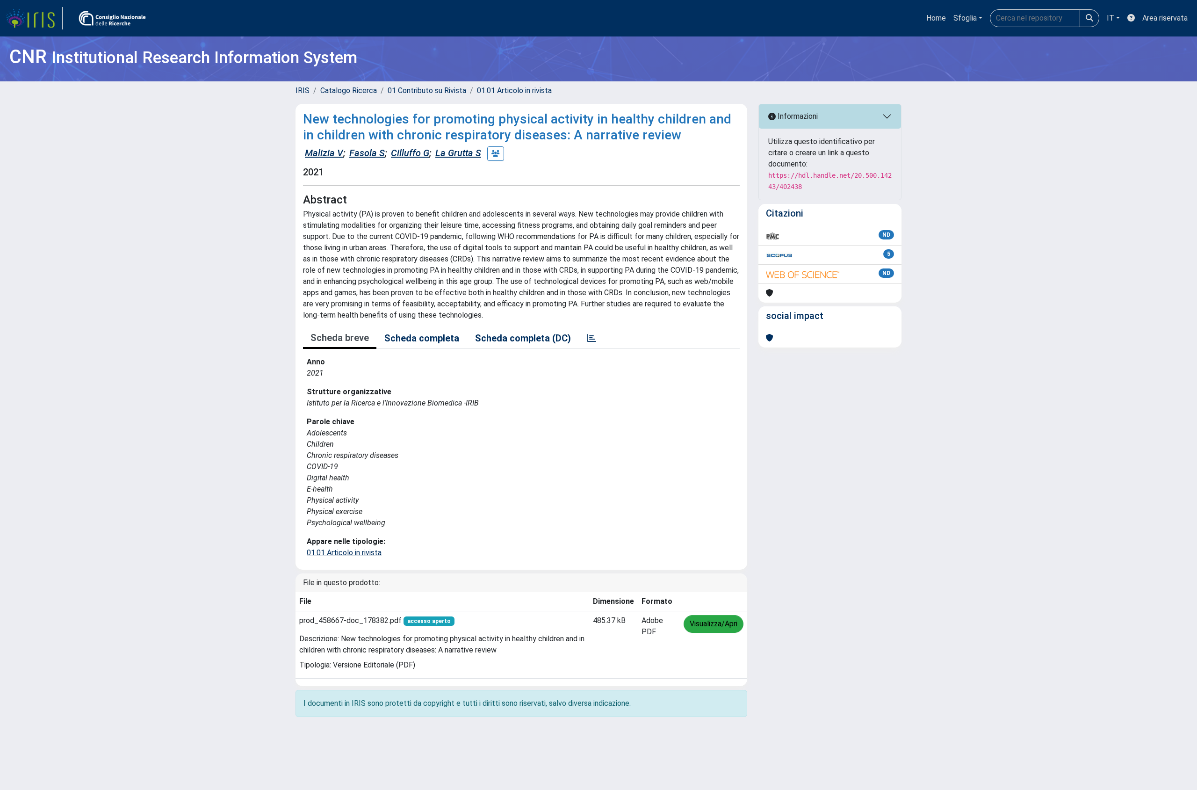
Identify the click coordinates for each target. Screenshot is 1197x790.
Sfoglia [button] (965, 18)
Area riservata (1165, 18)
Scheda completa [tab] (421, 338)
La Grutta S (458, 153)
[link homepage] (34, 18)
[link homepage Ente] (112, 18)
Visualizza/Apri (713, 623)
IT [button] (1110, 18)
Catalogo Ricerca (348, 90)
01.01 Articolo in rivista (514, 90)
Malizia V (324, 153)
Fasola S (367, 153)
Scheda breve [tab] (339, 337)
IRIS (303, 90)
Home (936, 18)
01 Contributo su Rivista (427, 90)
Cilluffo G (410, 153)
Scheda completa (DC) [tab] (523, 338)
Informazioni (797, 116)
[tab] (591, 338)
